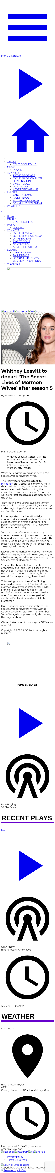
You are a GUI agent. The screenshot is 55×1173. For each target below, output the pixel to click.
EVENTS (12, 192)
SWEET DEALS (21, 183)
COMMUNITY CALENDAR (27, 203)
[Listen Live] (27, 722)
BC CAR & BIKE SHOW (26, 200)
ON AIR (11, 161)
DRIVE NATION (22, 181)
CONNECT (13, 172)
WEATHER (13, 206)
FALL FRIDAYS (21, 197)
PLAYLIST (18, 170)
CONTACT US (21, 186)
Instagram (7, 483)
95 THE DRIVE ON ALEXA (27, 178)
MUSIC (11, 167)
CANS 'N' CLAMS (22, 195)
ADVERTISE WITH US (25, 189)
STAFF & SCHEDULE (25, 164)
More (4, 830)
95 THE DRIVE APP (24, 175)
